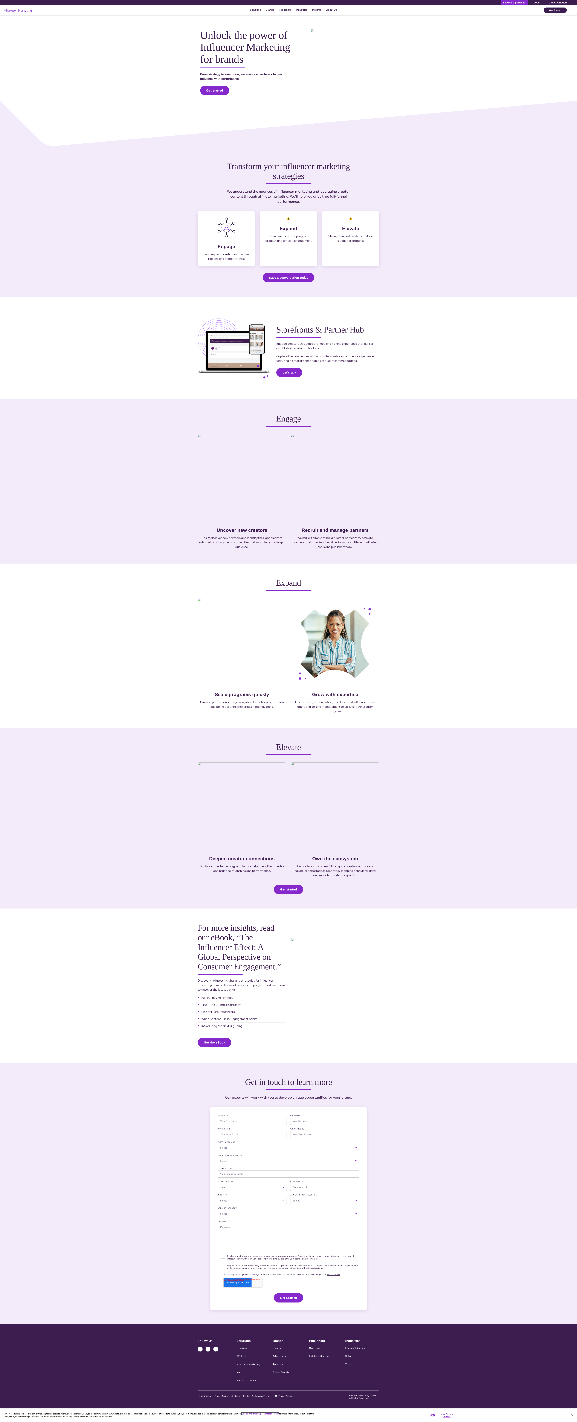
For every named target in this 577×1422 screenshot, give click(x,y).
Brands (270, 10)
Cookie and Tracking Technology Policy (250, 1396)
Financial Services (355, 1347)
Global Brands (281, 1372)
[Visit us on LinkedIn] (200, 1349)
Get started (214, 90)
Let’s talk (289, 372)
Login (537, 2)
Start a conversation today (288, 277)
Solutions (255, 10)
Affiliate (241, 1356)
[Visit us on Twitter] (208, 1349)
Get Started (555, 10)
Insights (316, 10)
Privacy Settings (286, 1396)
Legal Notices (204, 1396)
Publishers (285, 10)
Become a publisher (514, 2)
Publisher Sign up (319, 1356)
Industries (301, 10)
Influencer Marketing (248, 1364)
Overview (242, 1347)
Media (240, 1372)
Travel (349, 1364)
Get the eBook (214, 1042)
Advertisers (279, 1356)
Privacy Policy (333, 1274)
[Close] (572, 1415)
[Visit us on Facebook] (215, 1349)
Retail (348, 1356)
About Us (331, 10)
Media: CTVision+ (246, 1380)
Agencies (278, 1364)
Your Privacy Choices (447, 1415)
